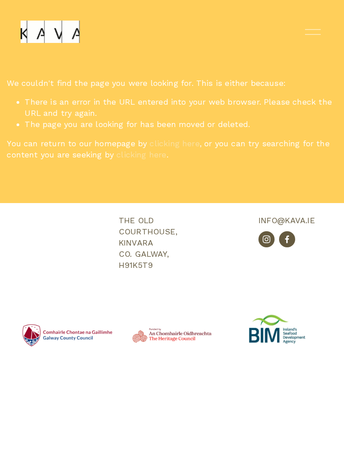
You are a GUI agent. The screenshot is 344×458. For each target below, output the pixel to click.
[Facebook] (287, 239)
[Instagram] (266, 239)
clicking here (174, 143)
